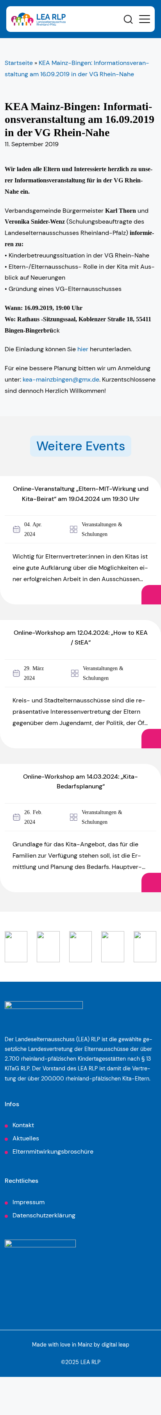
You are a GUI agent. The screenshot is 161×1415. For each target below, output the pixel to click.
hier (82, 349)
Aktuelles (26, 1138)
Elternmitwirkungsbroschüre (53, 1151)
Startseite (19, 63)
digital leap (115, 1344)
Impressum (29, 1202)
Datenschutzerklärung (44, 1215)
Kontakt (23, 1125)
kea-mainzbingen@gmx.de (61, 379)
